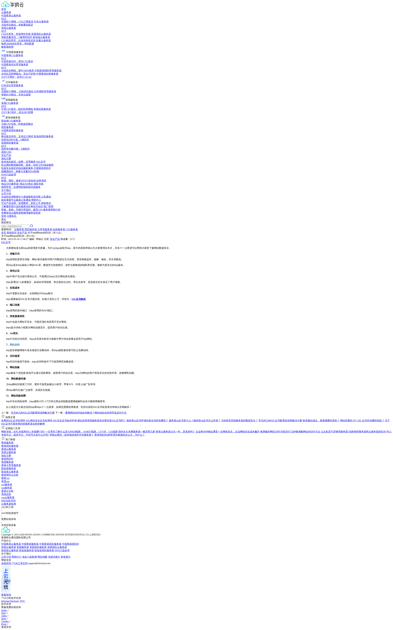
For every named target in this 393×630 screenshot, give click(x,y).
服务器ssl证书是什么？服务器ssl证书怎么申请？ (194, 420)
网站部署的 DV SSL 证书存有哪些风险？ (362, 420)
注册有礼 (12, 216)
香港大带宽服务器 (11, 465)
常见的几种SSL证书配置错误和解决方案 (33, 412)
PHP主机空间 (8, 500)
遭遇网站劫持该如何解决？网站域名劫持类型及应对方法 (95, 412)
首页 (3, 9)
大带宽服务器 (45, 229)
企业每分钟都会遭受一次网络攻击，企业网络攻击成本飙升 (228, 431)
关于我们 (6, 190)
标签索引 (66, 557)
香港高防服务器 (9, 446)
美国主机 (6, 494)
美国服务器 (7, 462)
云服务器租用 (8, 504)
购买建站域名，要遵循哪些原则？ (321, 420)
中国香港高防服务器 (50, 544)
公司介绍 (6, 557)
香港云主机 (7, 491)
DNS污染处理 (62, 550)
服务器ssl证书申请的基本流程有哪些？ (147, 420)
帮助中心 (16, 557)
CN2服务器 (72, 229)
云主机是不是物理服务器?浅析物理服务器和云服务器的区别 (353, 431)
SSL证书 (5, 242)
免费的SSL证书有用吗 (13, 420)
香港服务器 (7, 442)
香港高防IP (7, 458)
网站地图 (42, 557)
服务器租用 (7, 47)
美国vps (5, 481)
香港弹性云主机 (9, 475)
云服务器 (6, 12)
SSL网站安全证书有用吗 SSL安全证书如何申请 (51, 420)
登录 (3, 216)
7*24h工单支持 (20, 563)
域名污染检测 (29, 557)
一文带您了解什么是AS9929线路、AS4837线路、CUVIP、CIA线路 (81, 431)
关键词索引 (54, 557)
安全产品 (6, 155)
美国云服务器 (8, 452)
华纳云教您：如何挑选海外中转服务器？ (72, 435)
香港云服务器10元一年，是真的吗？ (175, 431)
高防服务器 (7, 127)
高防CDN (6, 152)
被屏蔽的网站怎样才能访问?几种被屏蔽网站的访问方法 (290, 431)
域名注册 (6, 455)
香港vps (5, 478)
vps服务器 (6, 487)
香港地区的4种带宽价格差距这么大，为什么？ (119, 435)
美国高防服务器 (38, 547)
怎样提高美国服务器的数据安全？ (239, 420)
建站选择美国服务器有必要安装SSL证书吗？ (101, 420)
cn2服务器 (6, 484)
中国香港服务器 (30, 544)
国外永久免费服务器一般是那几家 (136, 431)
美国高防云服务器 (57, 547)
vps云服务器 (7, 497)
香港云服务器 (8, 449)
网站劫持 (15, 344)
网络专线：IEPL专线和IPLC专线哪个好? (23, 431)
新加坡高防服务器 (44, 550)
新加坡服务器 (8, 468)
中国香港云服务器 (11, 544)
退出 (3, 219)
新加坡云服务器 (9, 471)
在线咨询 (6, 563)
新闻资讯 (12, 232)
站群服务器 (59, 229)
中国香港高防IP (70, 544)
